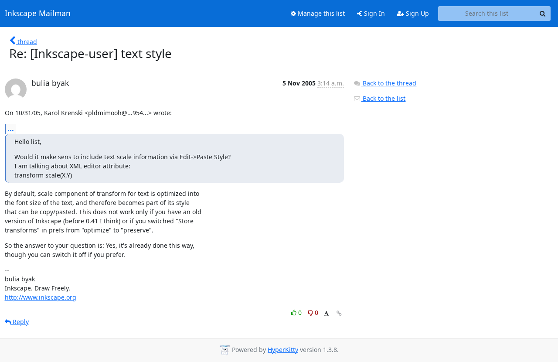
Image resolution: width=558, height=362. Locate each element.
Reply (20, 322)
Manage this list (320, 13)
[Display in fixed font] (326, 314)
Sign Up (416, 13)
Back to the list (383, 98)
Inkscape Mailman (38, 13)
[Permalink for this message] (339, 313)
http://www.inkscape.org (40, 297)
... (10, 128)
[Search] (543, 13)
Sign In (373, 13)
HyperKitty (283, 349)
